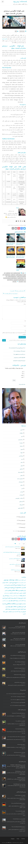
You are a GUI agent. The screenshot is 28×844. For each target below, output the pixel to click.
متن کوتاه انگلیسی (20, 278)
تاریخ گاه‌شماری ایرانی (12, 585)
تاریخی (5, 585)
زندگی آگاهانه (9, 842)
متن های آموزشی (7, 275)
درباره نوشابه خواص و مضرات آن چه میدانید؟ (18, 713)
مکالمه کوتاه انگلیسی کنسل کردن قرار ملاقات (18, 632)
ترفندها (21, 446)
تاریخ (16, 582)
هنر (22, 488)
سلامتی (8, 603)
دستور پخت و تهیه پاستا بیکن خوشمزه (19, 674)
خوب (22, 373)
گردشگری (21, 501)
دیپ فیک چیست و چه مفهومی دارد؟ (19, 354)
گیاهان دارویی (20, 508)
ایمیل (24, 326)
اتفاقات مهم (15, 580)
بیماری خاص (19, 582)
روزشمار (7, 595)
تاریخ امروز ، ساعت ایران (9, 582)
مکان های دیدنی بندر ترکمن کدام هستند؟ (19, 819)
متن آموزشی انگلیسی (19, 275)
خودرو (22, 449)
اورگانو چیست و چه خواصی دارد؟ (20, 721)
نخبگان (21, 485)
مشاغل (21, 475)
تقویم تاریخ (16, 587)
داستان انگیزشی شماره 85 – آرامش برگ (17, 291)
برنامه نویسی (20, 439)
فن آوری (21, 469)
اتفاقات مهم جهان (8, 580)
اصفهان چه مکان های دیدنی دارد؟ (20, 811)
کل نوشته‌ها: (23, 527)
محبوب (24, 543)
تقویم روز (20, 590)
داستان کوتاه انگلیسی (16, 595)
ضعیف (22, 377)
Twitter (18, 839)
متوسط (22, 375)
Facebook (23, 839)
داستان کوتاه (23, 595)
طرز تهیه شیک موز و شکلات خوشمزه (20, 682)
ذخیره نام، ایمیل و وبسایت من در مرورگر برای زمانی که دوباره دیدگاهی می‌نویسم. (14, 333)
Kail (16, 31)
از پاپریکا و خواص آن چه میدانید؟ (20, 729)
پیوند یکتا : (14, 281)
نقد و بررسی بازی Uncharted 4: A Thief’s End (17, 765)
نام (25, 321)
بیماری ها (21, 443)
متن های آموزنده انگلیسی (12, 276)
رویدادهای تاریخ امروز (7, 598)
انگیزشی (25, 582)
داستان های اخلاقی (7, 593)
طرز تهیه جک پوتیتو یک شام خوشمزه (19, 360)
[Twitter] (16, 221)
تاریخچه (19, 585)
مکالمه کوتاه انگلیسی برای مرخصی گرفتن (19, 638)
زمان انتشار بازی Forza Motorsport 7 (19, 784)
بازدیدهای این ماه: (22, 520)
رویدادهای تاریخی (22, 601)
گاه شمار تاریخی (15, 612)
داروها (22, 452)
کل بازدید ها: (23, 524)
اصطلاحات (21, 433)
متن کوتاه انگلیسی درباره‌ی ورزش (19, 280)
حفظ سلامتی (14, 590)
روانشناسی (21, 456)
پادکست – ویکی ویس (19, 498)
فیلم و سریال (20, 472)
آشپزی (21, 430)
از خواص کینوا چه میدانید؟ (21, 744)
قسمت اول (4, 39)
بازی (22, 436)
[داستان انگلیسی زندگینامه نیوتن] (23, 565)
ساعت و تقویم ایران (21, 604)
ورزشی (21, 492)
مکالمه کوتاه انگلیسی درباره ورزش (19, 357)
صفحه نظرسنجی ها (22, 384)
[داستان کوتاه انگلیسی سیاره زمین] (23, 560)
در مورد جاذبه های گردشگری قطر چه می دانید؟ (18, 826)
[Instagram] (18, 221)
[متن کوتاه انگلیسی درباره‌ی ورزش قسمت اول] (23, 548)
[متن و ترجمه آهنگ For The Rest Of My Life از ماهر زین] (23, 554)
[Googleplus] (22, 221)
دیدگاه (25, 304)
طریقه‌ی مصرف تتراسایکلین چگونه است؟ (10, 293)
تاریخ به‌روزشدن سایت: (21, 531)
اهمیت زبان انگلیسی (16, 273)
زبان (23, 273)
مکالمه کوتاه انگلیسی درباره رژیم (20, 644)
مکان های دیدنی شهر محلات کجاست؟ (20, 795)
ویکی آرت (21, 495)
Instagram (12, 839)
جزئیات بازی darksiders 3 (21, 777)
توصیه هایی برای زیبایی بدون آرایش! (19, 752)
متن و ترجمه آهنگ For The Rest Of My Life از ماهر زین (11, 553)
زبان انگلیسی (8, 273)
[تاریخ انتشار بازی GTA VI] (23, 571)
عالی (22, 372)
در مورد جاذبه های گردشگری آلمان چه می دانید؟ (18, 803)
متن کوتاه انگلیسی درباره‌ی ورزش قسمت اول (12, 547)
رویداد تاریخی (16, 598)
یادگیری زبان (21, 281)
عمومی (22, 466)
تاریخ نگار (24, 585)
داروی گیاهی (16, 593)
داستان (11, 593)
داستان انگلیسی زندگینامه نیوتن (15, 564)
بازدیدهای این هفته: (21, 517)
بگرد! (4, 340)
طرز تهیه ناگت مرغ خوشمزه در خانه (19, 351)
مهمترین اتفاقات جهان (15, 606)
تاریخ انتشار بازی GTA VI (15, 570)
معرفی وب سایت (20, 479)
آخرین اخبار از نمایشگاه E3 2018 (20, 771)
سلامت (22, 462)
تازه (19, 543)
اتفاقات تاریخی (21, 580)
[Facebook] (20, 221)
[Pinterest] (24, 221)
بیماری (22, 582)
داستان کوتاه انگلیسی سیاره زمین (14, 558)
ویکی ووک (20, 612)
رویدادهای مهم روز (13, 600)
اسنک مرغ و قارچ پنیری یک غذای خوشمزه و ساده (17, 348)
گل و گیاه (21, 505)
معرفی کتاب (21, 482)
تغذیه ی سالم (22, 587)
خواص (9, 590)
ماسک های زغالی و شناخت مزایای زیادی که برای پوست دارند (16, 736)
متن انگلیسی (13, 275)
